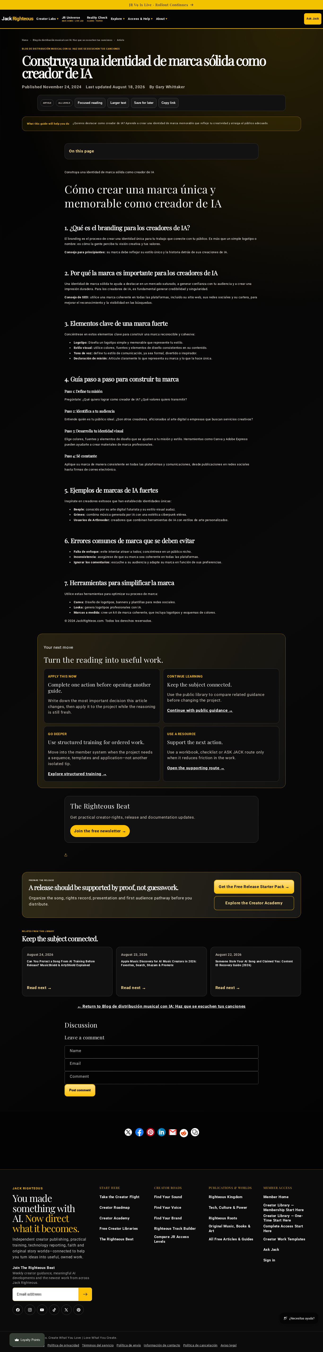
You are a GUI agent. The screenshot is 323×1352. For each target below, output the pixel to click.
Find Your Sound (168, 1197)
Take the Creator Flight (120, 1197)
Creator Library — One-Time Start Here (283, 1218)
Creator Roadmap (115, 1207)
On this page (81, 151)
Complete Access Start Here (283, 1228)
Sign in (269, 1260)
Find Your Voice (167, 1207)
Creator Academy (115, 1218)
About (160, 19)
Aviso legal (229, 1345)
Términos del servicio (97, 1345)
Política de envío (129, 1345)
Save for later (143, 103)
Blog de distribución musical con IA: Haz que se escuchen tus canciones (72, 40)
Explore (116, 19)
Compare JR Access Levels (171, 1239)
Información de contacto (162, 1345)
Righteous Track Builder (175, 1228)
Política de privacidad (63, 1345)
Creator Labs (46, 19)
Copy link (168, 103)
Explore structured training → (77, 773)
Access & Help (139, 19)
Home (25, 40)
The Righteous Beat (116, 1239)
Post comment (80, 1090)
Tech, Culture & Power (228, 1207)
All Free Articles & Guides (231, 1239)
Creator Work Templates (284, 1239)
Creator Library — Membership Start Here (283, 1207)
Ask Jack (312, 18)
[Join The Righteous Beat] (85, 1294)
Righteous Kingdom (226, 1197)
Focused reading (90, 103)
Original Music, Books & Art (230, 1228)
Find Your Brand (168, 1218)
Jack (17, 18)
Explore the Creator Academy (254, 903)
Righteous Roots (223, 1218)
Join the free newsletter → (100, 831)
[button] (67, 854)
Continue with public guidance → (200, 710)
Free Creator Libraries (119, 1228)
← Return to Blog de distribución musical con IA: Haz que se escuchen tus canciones (161, 1006)
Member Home (276, 1197)
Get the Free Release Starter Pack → (254, 886)
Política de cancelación (200, 1345)
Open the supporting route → (196, 768)
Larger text (118, 103)
